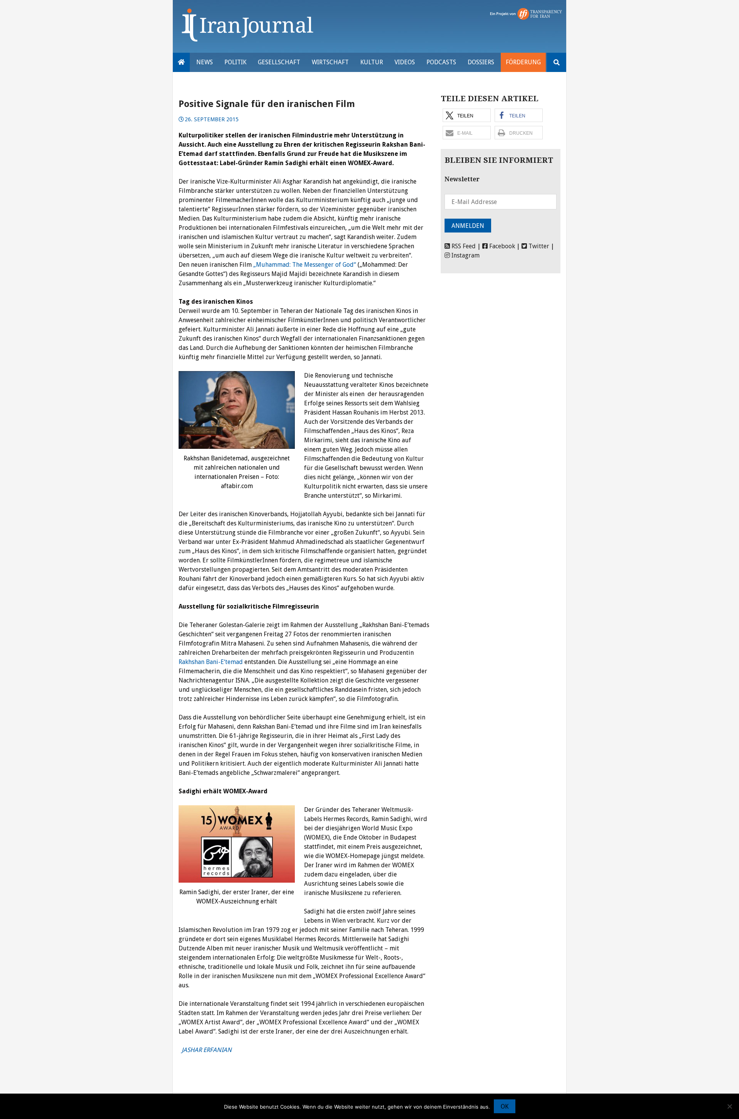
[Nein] (729, 1106)
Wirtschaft (330, 62)
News (204, 62)
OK (504, 1106)
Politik (235, 62)
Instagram (465, 255)
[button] (467, 115)
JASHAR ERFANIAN (206, 1050)
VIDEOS (405, 62)
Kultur (371, 62)
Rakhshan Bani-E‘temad (211, 662)
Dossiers (481, 62)
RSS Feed (463, 246)
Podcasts (441, 62)
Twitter (538, 246)
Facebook (501, 246)
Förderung (523, 62)
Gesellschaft (279, 62)
